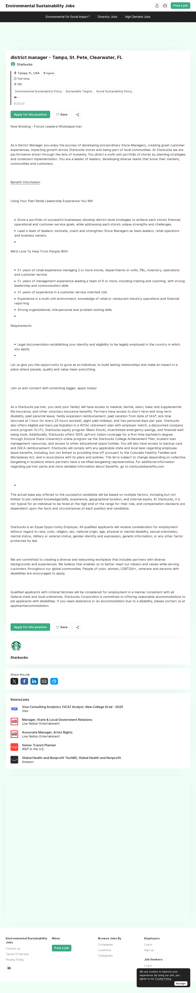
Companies (105, 944)
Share (24, 681)
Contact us (13, 948)
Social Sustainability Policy (114, 91)
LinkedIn (9, 968)
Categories (105, 955)
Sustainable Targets (79, 91)
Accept (181, 983)
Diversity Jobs (107, 17)
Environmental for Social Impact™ (68, 17)
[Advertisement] (98, 30)
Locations (104, 950)
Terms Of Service (17, 954)
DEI (20, 84)
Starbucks (25, 64)
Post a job (180, 5)
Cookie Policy (163, 978)
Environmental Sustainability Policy (38, 91)
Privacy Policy (15, 959)
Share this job (77, 114)
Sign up (149, 950)
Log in (148, 944)
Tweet (14, 681)
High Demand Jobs (137, 17)
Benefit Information (25, 182)
